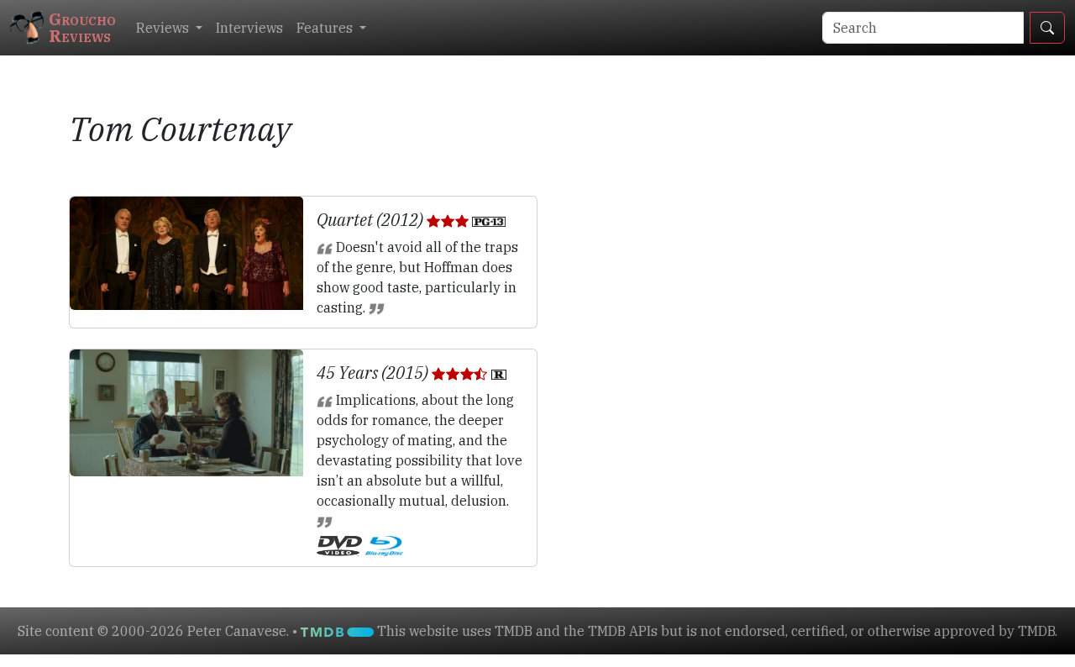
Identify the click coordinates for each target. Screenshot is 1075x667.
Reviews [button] (164, 27)
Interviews (249, 27)
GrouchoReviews (82, 27)
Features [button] (326, 27)
